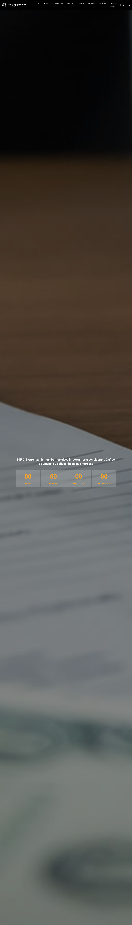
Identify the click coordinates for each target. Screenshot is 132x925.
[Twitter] (126, 4)
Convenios (80, 3)
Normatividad (59, 3)
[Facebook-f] (120, 4)
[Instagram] (123, 4)
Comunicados (103, 3)
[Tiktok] (129, 4)
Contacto (113, 3)
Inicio (39, 3)
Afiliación (70, 3)
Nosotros (47, 3)
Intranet (113, 6)
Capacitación (91, 3)
